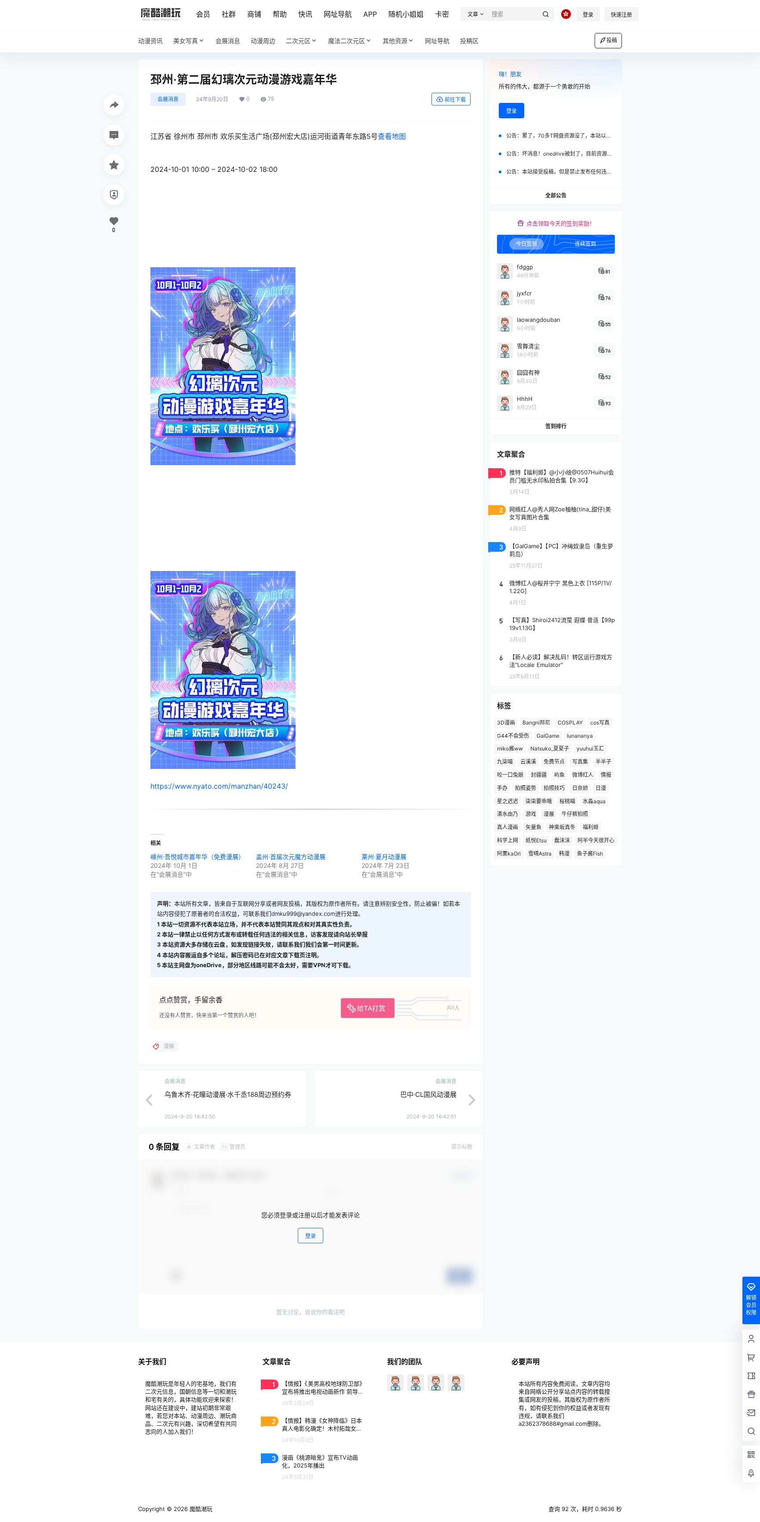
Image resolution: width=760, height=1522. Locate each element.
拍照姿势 (525, 788)
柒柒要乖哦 (539, 801)
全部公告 (555, 195)
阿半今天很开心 (595, 840)
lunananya (580, 735)
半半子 (603, 761)
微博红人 (582, 775)
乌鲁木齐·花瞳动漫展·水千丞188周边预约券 (227, 1094)
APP (370, 14)
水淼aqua (594, 801)
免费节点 (554, 761)
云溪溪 (528, 761)
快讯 (305, 14)
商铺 (254, 14)
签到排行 (555, 426)
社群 (229, 14)
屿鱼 (559, 775)
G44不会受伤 (513, 735)
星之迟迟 (507, 801)
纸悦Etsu (536, 840)
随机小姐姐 (406, 14)
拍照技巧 (554, 788)
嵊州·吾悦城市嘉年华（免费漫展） (197, 856)
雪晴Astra (540, 853)
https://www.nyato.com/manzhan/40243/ (219, 786)
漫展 (549, 814)
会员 (203, 14)
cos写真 (600, 722)
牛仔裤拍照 (575, 814)
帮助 (280, 14)
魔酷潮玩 (200, 1508)
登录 (588, 14)
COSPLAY (570, 722)
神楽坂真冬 (562, 827)
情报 (606, 775)
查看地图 (392, 136)
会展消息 (168, 99)
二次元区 (298, 40)
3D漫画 (506, 722)
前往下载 (455, 99)
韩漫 (564, 853)
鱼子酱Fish (590, 853)
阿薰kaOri (509, 853)
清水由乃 (507, 814)
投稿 (612, 40)
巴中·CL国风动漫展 (428, 1094)
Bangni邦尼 (536, 722)
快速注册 (621, 14)
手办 (502, 788)
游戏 (531, 814)
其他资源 (395, 40)
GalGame (548, 735)
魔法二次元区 (346, 40)
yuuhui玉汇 (590, 748)
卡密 (442, 14)
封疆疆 (539, 775)
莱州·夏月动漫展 (384, 856)
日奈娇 (580, 788)
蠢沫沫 (562, 840)
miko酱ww (510, 748)
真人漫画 (507, 827)
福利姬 (591, 827)
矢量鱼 (533, 827)
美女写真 (185, 40)
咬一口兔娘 (510, 775)
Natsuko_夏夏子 (549, 748)
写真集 (580, 761)
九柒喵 (505, 761)
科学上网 (507, 840)
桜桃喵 (567, 801)
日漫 (601, 788)
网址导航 (338, 14)
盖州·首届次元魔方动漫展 (290, 856)
